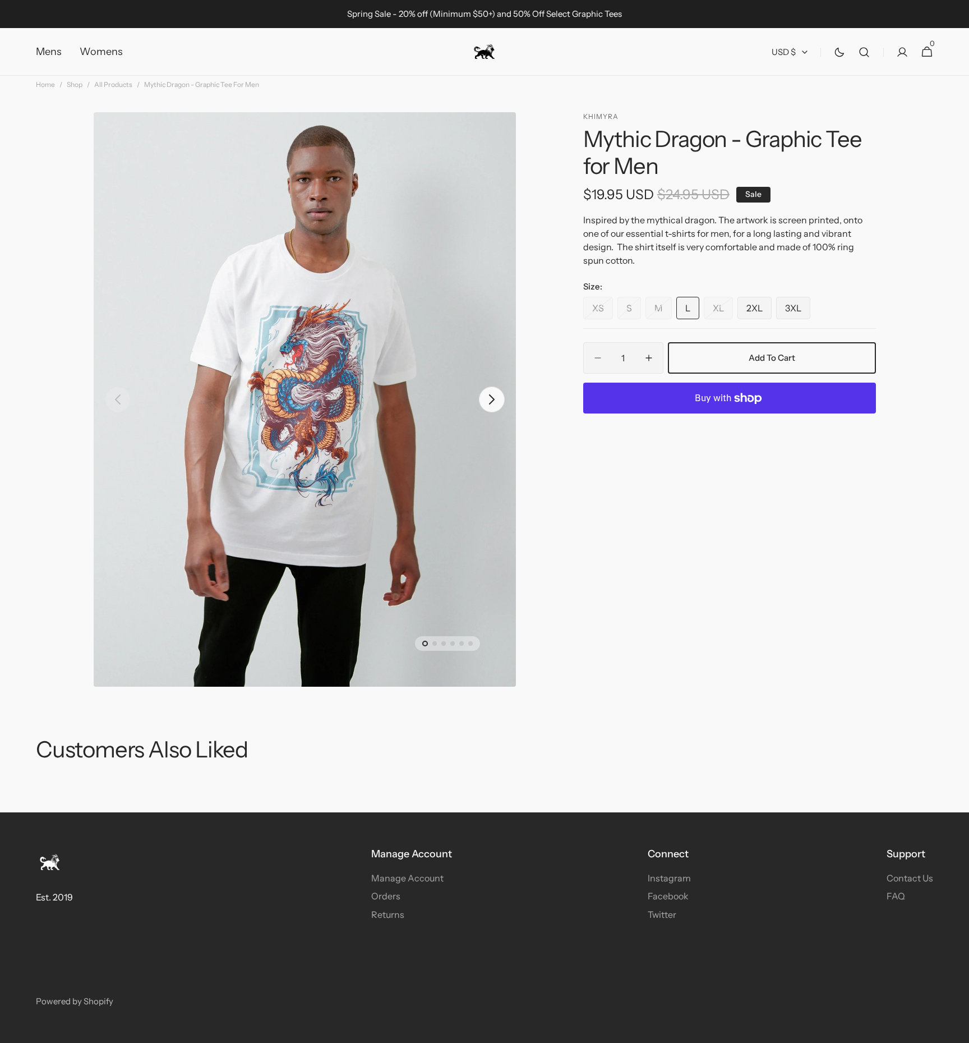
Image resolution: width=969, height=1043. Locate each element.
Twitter (662, 914)
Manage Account (407, 878)
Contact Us (910, 878)
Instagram (669, 878)
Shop (74, 84)
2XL (759, 310)
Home (45, 84)
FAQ (896, 896)
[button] (864, 52)
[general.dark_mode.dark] (839, 52)
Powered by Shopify (74, 1001)
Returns (387, 914)
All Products (113, 84)
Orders (385, 896)
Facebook (668, 896)
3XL (797, 310)
